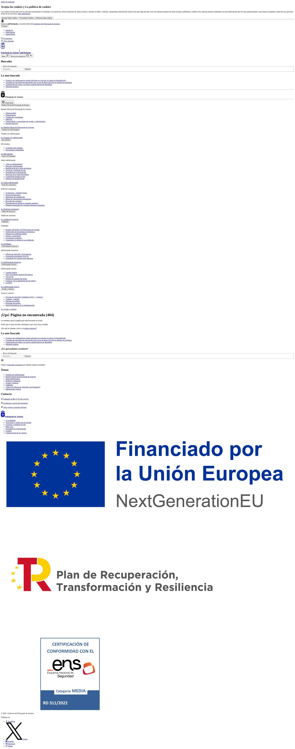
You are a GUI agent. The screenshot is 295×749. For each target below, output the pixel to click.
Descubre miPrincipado (14, 166)
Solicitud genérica (12, 87)
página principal (30, 328)
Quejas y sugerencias (13, 236)
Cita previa (9, 277)
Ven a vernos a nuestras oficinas (14, 407)
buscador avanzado (15, 365)
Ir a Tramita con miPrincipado (12, 138)
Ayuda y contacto (12, 383)
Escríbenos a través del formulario (15, 403)
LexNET (9, 283)
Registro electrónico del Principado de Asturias (23, 230)
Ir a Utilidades (6, 244)
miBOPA (9, 119)
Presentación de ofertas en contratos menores (22, 203)
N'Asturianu (7, 38)
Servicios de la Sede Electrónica (17, 175)
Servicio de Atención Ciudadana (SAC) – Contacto (24, 297)
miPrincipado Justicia (13, 389)
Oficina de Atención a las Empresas (18, 254)
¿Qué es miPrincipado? (14, 164)
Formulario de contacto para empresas (19, 258)
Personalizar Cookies (26, 18)
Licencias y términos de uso (16, 170)
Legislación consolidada (14, 117)
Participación (10, 32)
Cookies (9, 431)
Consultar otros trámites (14, 148)
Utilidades (9, 385)
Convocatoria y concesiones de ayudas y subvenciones (25, 121)
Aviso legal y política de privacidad (18, 423)
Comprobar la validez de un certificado (20, 240)
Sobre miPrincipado (13, 379)
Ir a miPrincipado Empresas (11, 262)
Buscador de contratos (14, 201)
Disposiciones (11, 115)
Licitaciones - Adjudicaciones (16, 193)
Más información (24, 14)
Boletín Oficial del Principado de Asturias (21, 377)
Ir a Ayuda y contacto (8, 309)
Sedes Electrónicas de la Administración (20, 305)
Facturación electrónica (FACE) (17, 256)
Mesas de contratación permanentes (18, 199)
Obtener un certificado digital (16, 234)
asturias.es (9, 30)
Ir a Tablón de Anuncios (9, 219)
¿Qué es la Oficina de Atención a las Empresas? (23, 387)
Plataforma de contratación (15, 197)
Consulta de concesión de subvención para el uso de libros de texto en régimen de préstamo (39, 82)
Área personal (8, 41)
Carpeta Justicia (11, 273)
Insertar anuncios (12, 123)
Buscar (27, 69)
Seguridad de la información (16, 172)
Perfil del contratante (13, 381)
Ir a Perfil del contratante (10, 209)
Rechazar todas (44, 18)
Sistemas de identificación (15, 179)
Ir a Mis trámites (7, 154)
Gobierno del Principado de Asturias (46, 24)
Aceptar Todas (9, 18)
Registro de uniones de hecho (16, 279)
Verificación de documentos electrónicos (20, 232)
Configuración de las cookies (16, 433)
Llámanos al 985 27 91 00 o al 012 (16, 399)
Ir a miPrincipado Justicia (10, 287)
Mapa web (9, 427)
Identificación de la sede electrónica (18, 168)
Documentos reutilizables (15, 150)
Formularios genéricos (14, 238)
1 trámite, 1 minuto (12, 299)
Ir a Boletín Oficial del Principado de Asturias (17, 127)
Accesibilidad (10, 420)
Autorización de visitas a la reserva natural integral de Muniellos (29, 85)
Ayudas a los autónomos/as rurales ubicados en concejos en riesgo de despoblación (36, 80)
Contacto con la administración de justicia (21, 281)
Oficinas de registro (13, 301)
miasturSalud (10, 34)
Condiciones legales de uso (15, 177)
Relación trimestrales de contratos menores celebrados (25, 205)
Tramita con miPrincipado (15, 375)
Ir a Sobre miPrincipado (9, 183)
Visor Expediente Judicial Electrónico (19, 275)
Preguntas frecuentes (13, 303)
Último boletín (11, 113)
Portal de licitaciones (13, 195)
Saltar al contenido (7, 2)
